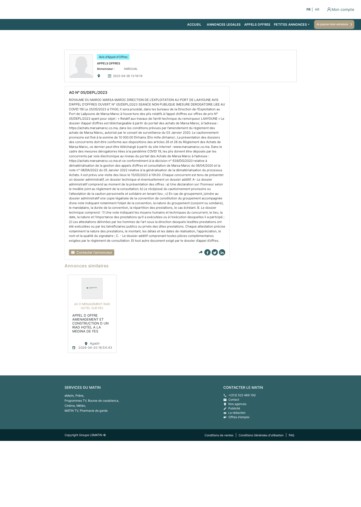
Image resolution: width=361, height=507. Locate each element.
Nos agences (237, 404)
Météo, (81, 405)
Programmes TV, (76, 400)
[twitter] (215, 252)
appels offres (257, 24)
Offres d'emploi (238, 417)
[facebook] (207, 252)
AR (317, 9)
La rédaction (236, 412)
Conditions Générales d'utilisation (261, 435)
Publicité (234, 408)
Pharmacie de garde (94, 410)
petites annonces (290, 24)
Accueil (194, 24)
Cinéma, (70, 405)
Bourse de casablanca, (103, 400)
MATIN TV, (72, 410)
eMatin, (70, 395)
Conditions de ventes (219, 435)
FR (308, 9)
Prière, (79, 395)
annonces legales (224, 24)
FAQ (291, 435)
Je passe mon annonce (332, 24)
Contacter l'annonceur (94, 252)
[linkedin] (222, 252)
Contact (233, 399)
